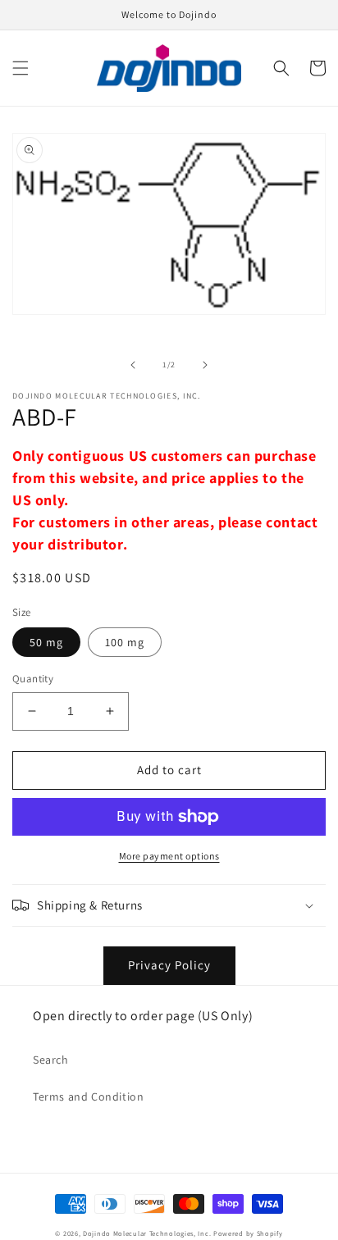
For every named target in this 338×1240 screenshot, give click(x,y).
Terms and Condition (88, 1096)
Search (51, 1059)
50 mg (46, 642)
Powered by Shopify (248, 1233)
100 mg (124, 642)
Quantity (32, 679)
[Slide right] (205, 365)
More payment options (169, 856)
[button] (20, 68)
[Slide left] (133, 365)
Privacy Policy (169, 965)
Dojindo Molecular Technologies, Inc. (147, 1233)
